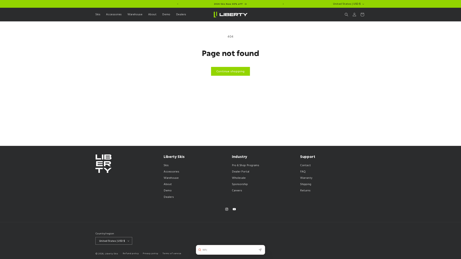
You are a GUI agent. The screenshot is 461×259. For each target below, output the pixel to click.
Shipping (305, 184)
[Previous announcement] (178, 4)
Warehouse (171, 178)
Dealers (169, 197)
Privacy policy (150, 253)
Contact (305, 165)
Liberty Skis (111, 253)
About (168, 184)
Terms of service (171, 253)
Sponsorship (240, 184)
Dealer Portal (240, 171)
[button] (98, 14)
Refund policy (131, 253)
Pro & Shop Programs (245, 165)
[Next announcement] (283, 4)
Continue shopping (230, 71)
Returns (305, 190)
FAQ (303, 171)
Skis (166, 165)
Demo (168, 190)
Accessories (171, 171)
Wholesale (239, 178)
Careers (237, 190)
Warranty (306, 178)
